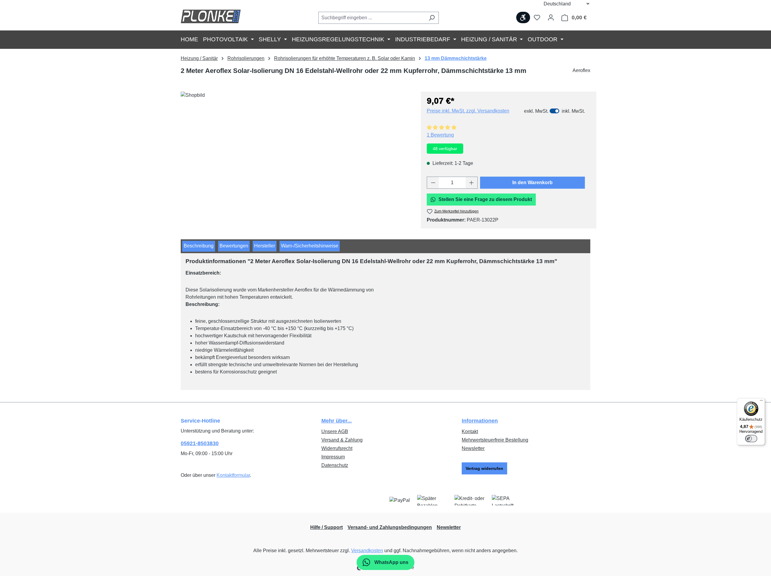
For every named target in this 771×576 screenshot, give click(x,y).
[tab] (198, 246)
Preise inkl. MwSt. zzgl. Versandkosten (468, 110)
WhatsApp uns (390, 562)
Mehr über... (336, 421)
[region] (298, 156)
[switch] (554, 111)
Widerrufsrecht (336, 448)
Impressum (333, 456)
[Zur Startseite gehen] (211, 16)
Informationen (480, 421)
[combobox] (371, 18)
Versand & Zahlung (342, 439)
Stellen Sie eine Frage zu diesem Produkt (485, 199)
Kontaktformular (233, 475)
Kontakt (470, 431)
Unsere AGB (334, 431)
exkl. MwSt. (536, 111)
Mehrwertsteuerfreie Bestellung (495, 439)
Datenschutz (334, 465)
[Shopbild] (297, 156)
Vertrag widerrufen (484, 468)
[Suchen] (432, 18)
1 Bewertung (440, 134)
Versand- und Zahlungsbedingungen (390, 527)
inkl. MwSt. (573, 111)
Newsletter (473, 448)
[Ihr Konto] (551, 17)
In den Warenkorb (532, 182)
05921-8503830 (200, 443)
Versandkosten (367, 550)
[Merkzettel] (537, 17)
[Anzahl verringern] (433, 183)
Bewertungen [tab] (234, 245)
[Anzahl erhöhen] (471, 183)
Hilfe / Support (326, 527)
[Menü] (761, 401)
